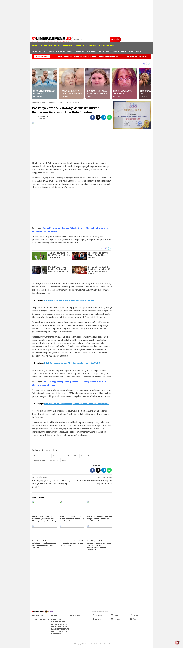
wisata (64, 460)
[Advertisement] (91, 17)
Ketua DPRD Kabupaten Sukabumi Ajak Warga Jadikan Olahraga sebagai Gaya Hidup (44, 518)
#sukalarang (53, 460)
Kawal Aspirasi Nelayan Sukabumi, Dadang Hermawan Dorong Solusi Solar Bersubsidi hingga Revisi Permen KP (99, 545)
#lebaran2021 (72, 456)
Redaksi (54, 615)
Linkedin (98, 619)
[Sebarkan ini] (92, 117)
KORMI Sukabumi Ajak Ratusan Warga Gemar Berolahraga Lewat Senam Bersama (99, 518)
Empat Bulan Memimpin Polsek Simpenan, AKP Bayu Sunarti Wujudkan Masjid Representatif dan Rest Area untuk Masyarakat (60, 626)
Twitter (116, 615)
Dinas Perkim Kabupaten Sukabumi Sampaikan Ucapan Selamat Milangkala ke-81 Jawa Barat (44, 544)
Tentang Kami (37, 615)
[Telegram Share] (103, 117)
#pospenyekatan (39, 460)
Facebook (98, 615)
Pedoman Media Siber (40, 619)
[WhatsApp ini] (109, 117)
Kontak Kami (75, 615)
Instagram (136, 615)
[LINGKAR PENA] (51, 39)
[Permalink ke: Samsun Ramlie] (34, 117)
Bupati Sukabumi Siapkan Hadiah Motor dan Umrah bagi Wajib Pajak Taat (70, 56)
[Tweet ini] (98, 117)
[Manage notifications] (177, 643)
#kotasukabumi (58, 456)
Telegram (136, 619)
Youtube (117, 619)
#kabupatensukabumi (41, 456)
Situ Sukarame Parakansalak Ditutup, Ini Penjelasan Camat (93, 480)
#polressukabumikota (89, 456)
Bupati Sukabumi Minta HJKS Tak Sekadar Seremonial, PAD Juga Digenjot (71, 543)
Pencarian (115, 39)
